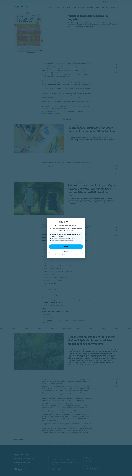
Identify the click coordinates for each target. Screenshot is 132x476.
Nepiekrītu (66, 251)
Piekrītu (66, 246)
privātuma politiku (70, 230)
